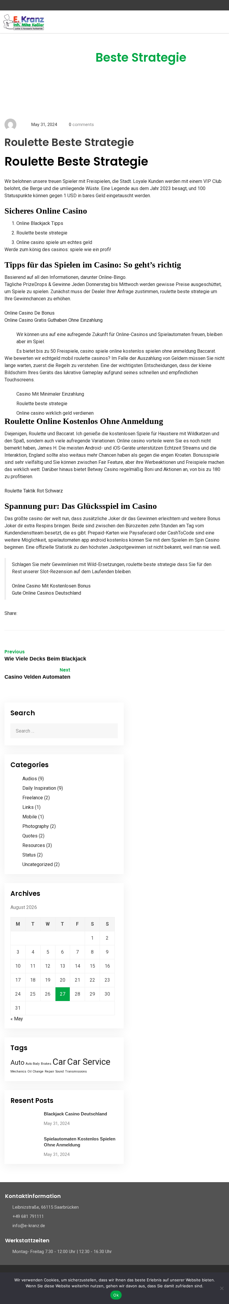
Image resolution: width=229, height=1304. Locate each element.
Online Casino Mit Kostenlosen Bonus (51, 586)
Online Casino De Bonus (29, 313)
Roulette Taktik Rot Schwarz (33, 491)
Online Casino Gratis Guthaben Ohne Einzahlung (53, 320)
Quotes (30, 836)
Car (59, 1062)
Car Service (88, 1062)
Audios (29, 778)
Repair (49, 1071)
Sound (59, 1071)
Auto (17, 1062)
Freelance (32, 798)
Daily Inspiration (39, 788)
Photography (35, 826)
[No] (222, 1288)
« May (16, 1019)
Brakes (46, 1064)
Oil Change (35, 1071)
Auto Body (33, 1064)
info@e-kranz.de (29, 1225)
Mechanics (18, 1071)
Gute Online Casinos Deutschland (46, 593)
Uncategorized (37, 864)
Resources (33, 845)
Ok (116, 1295)
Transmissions (76, 1071)
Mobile (29, 817)
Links (28, 807)
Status (29, 855)
